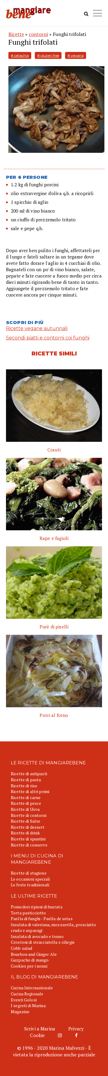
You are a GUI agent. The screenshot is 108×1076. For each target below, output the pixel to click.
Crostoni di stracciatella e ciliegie (43, 942)
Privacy (76, 1029)
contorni (38, 34)
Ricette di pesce (26, 803)
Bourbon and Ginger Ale (34, 954)
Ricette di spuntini (28, 839)
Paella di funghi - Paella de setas (42, 918)
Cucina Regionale (27, 994)
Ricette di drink (25, 833)
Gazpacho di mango (30, 960)
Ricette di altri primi (30, 791)
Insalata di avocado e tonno (37, 936)
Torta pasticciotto (28, 913)
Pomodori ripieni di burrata (36, 907)
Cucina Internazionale (32, 988)
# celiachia (20, 55)
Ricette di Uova (25, 809)
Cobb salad (21, 948)
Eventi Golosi (24, 1000)
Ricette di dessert (28, 827)
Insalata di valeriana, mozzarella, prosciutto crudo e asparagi (53, 927)
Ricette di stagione (28, 873)
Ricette (16, 34)
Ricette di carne (25, 797)
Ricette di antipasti (29, 773)
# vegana (76, 55)
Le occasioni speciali (30, 879)
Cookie (37, 1035)
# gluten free (48, 55)
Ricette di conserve (29, 845)
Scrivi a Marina (39, 1029)
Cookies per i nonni (29, 966)
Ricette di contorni (28, 815)
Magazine (20, 1011)
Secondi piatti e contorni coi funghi (47, 338)
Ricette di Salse (25, 821)
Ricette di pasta (26, 779)
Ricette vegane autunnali (37, 328)
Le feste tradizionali (30, 885)
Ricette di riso (24, 786)
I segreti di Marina (28, 1005)
